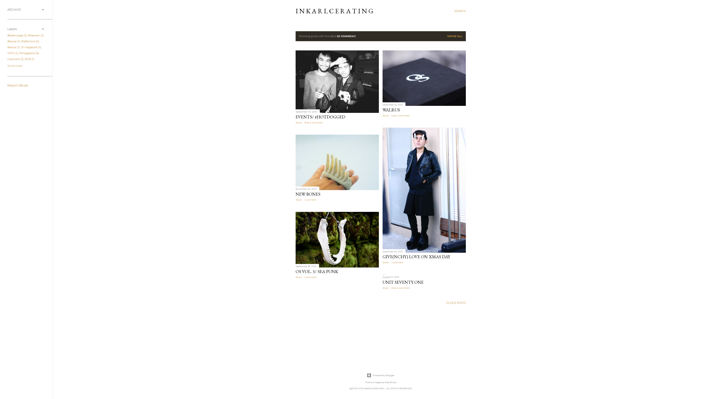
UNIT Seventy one (403, 282)
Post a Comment (313, 122)
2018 (29, 59)
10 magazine (30, 47)
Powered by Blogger (384, 375)
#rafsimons (29, 41)
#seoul (13, 47)
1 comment (397, 262)
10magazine (28, 53)
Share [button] (299, 122)
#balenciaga (16, 35)
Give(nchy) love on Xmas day (416, 257)
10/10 (12, 53)
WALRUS (391, 110)
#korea (13, 41)
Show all (455, 36)
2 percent (15, 59)
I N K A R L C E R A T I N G (334, 11)
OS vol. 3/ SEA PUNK (317, 271)
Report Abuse (17, 85)
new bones (308, 194)
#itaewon (35, 35)
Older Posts (456, 303)
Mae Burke (390, 382)
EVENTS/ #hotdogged (320, 117)
